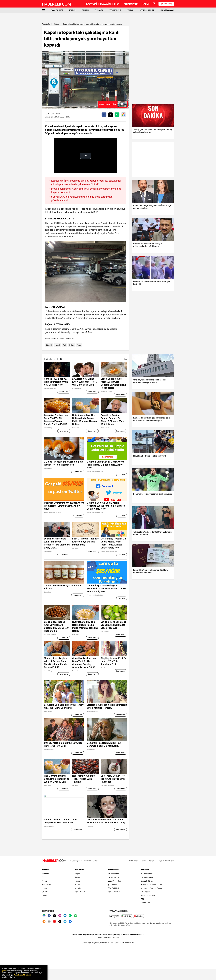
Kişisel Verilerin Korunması (151, 884)
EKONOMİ (91, 4)
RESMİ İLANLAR (147, 10)
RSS (142, 899)
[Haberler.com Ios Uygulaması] (115, 916)
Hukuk (71, 345)
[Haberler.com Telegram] (65, 921)
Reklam (143, 861)
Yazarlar (78, 888)
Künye (160, 861)
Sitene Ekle (145, 903)
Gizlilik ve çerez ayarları (90, 943)
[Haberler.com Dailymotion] (70, 921)
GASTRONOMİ (167, 10)
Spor (44, 877)
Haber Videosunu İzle (107, 104)
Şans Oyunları (113, 884)
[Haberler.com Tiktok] (60, 921)
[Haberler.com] (54, 860)
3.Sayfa (45, 892)
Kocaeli (57, 345)
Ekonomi (45, 874)
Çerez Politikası (147, 881)
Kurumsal (145, 869)
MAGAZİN (105, 4)
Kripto (44, 888)
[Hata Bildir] (103, 943)
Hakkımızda (133, 861)
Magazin (45, 881)
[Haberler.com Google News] (44, 916)
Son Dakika (46, 884)
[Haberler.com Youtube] (54, 921)
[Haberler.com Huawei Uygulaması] (138, 916)
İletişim (151, 861)
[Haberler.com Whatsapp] (70, 916)
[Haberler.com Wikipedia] (49, 921)
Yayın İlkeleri (169, 861)
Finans (77, 881)
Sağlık (77, 874)
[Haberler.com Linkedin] (65, 916)
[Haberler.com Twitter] (54, 916)
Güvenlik (49, 345)
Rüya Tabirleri (113, 888)
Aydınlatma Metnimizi (22, 975)
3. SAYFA (99, 10)
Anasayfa (46, 24)
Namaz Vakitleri (114, 877)
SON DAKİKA (57, 10)
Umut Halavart (69, 338)
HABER (146, 4)
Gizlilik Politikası (147, 877)
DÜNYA (130, 10)
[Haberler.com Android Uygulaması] (126, 916)
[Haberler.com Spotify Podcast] (76, 916)
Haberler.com (113, 869)
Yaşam (56, 24)
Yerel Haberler (80, 892)
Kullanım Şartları (147, 874)
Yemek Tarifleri (114, 892)
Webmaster (145, 892)
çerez (4, 970)
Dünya (44, 895)
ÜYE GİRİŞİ (168, 4)
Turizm (77, 884)
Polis (64, 345)
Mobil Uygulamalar (148, 895)
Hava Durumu (113, 874)
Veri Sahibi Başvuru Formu (151, 888)
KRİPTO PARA (131, 4)
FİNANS (85, 10)
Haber (99, 938)
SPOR (117, 4)
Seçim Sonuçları (114, 881)
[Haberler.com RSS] (44, 921)
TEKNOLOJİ (115, 10)
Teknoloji (78, 877)
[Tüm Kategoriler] (43, 10)
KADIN (72, 10)
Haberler (45, 869)
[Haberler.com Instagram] (60, 916)
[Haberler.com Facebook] (49, 916)
